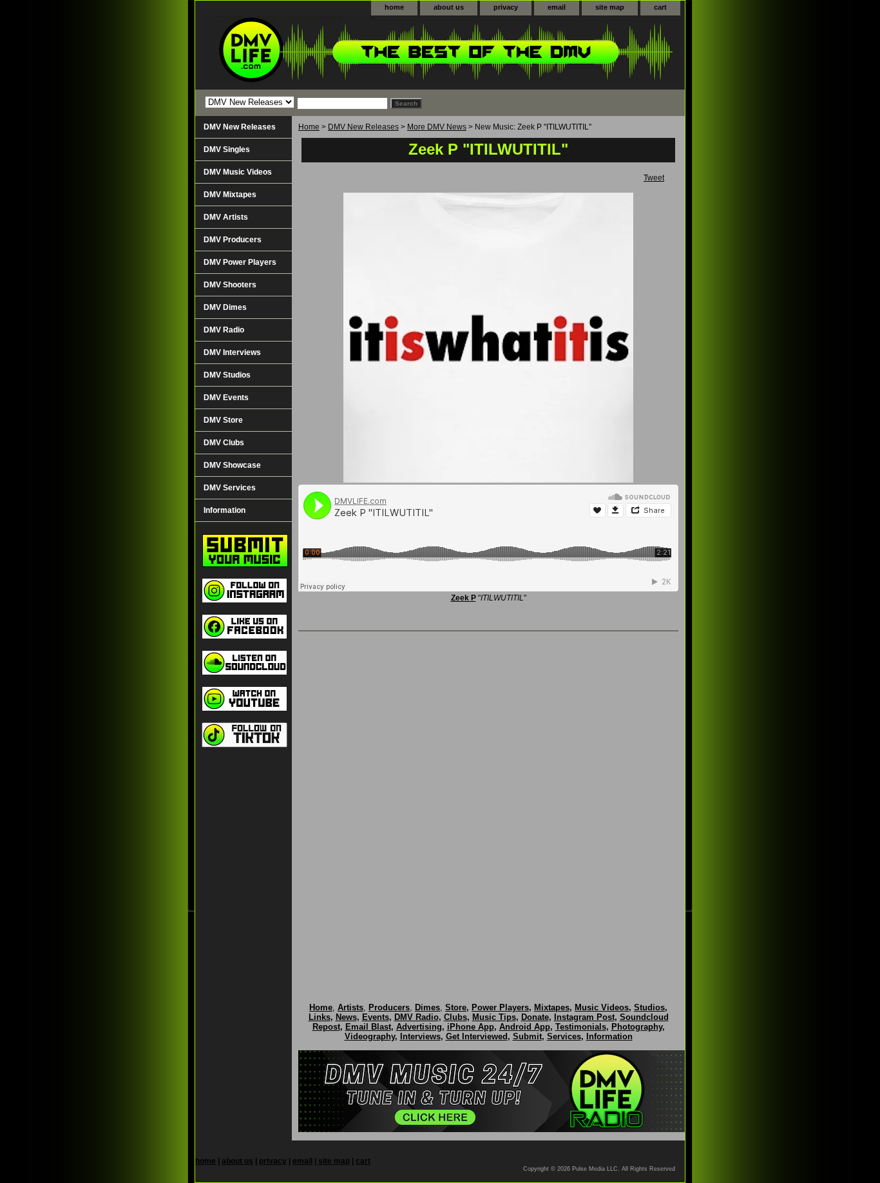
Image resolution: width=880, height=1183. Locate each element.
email (557, 7)
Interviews (420, 1036)
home (394, 7)
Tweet (654, 177)
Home (309, 126)
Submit (527, 1036)
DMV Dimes (225, 307)
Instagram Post (584, 1017)
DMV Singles (227, 149)
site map (609, 7)
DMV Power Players (240, 262)
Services (564, 1036)
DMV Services (230, 487)
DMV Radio (224, 329)
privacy (505, 7)
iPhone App (470, 1027)
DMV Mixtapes (230, 194)
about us (449, 7)
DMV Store (223, 420)
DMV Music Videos (238, 172)
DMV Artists (226, 217)
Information (224, 510)
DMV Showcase (232, 465)
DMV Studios (227, 375)
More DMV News (436, 126)
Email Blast (368, 1027)
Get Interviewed (477, 1036)
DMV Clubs (224, 442)
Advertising (419, 1027)
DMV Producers (233, 239)
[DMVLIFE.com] (356, 52)
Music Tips (494, 1017)
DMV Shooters (230, 284)
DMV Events (226, 397)
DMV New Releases (363, 126)
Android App (524, 1027)
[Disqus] (488, 803)
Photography (636, 1027)
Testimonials (580, 1027)
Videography (370, 1036)
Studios (649, 1007)
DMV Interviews (232, 352)
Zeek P (463, 597)
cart (660, 7)
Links (319, 1017)
